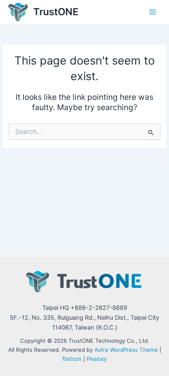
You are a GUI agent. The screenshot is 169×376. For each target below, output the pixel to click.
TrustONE (55, 12)
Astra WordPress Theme (126, 349)
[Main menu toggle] (153, 12)
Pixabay (97, 358)
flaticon (72, 358)
